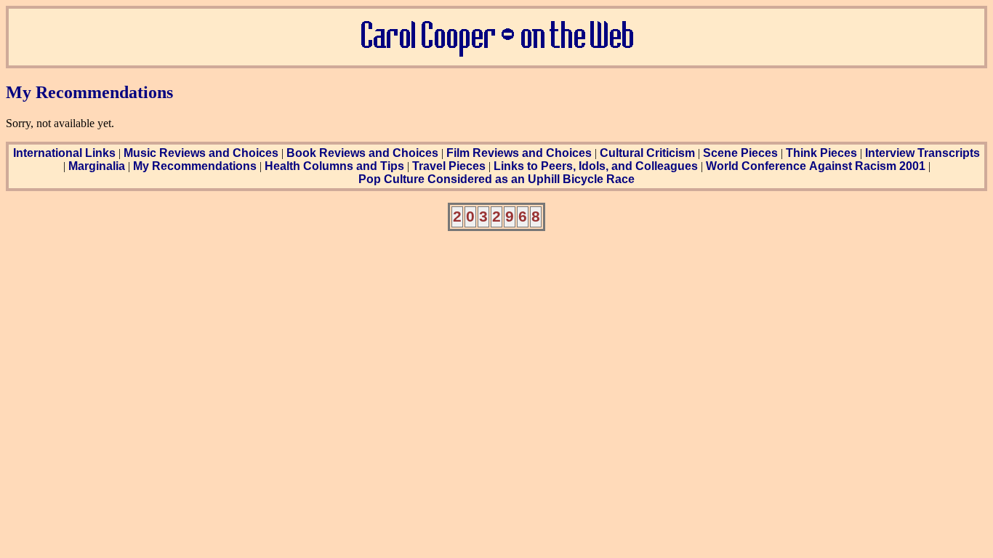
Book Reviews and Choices (362, 153)
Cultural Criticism (647, 153)
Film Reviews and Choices (519, 153)
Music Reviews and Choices (201, 153)
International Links (64, 153)
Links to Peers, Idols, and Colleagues (596, 166)
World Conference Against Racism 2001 (815, 166)
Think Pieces (821, 153)
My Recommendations (195, 166)
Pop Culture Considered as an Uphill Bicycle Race (496, 179)
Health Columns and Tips (334, 166)
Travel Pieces (449, 166)
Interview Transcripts (922, 153)
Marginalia (96, 166)
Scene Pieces (740, 153)
